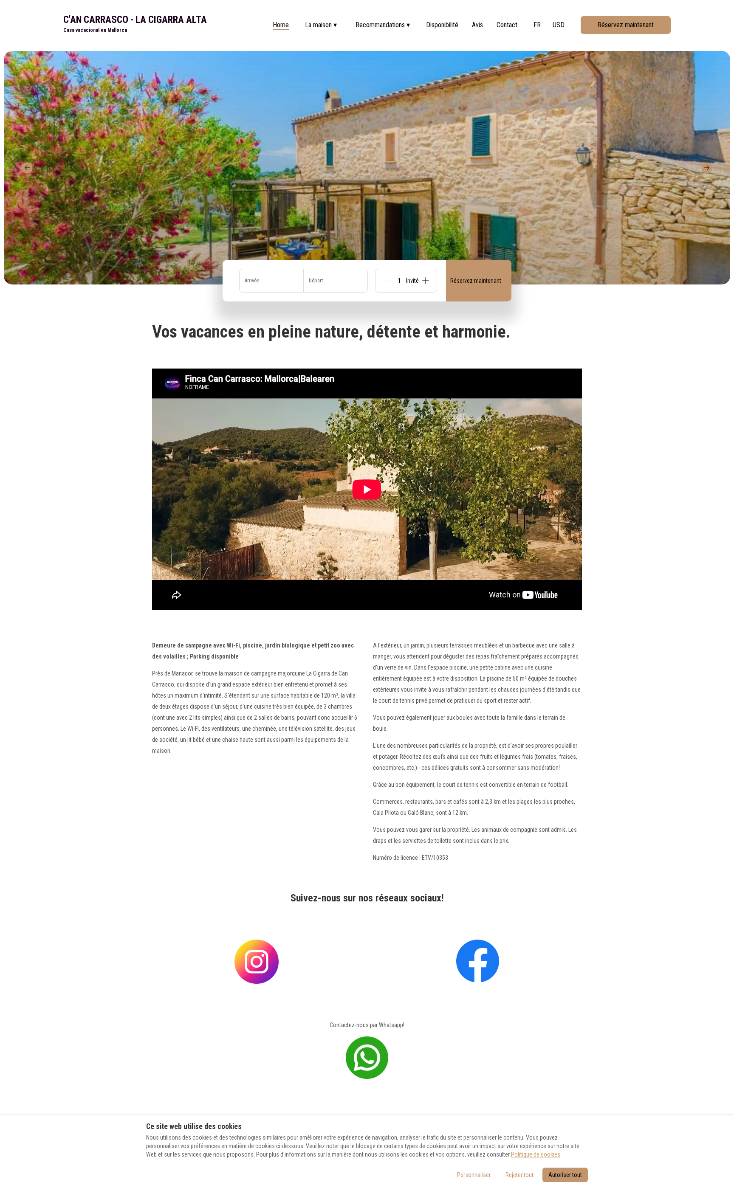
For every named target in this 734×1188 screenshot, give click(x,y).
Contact (507, 25)
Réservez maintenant (626, 25)
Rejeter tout (519, 1174)
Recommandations (383, 25)
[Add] (426, 281)
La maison (321, 25)
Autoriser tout (565, 1174)
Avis (477, 25)
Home (281, 25)
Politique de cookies (535, 1154)
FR (537, 25)
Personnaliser (474, 1174)
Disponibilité (442, 25)
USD (559, 25)
